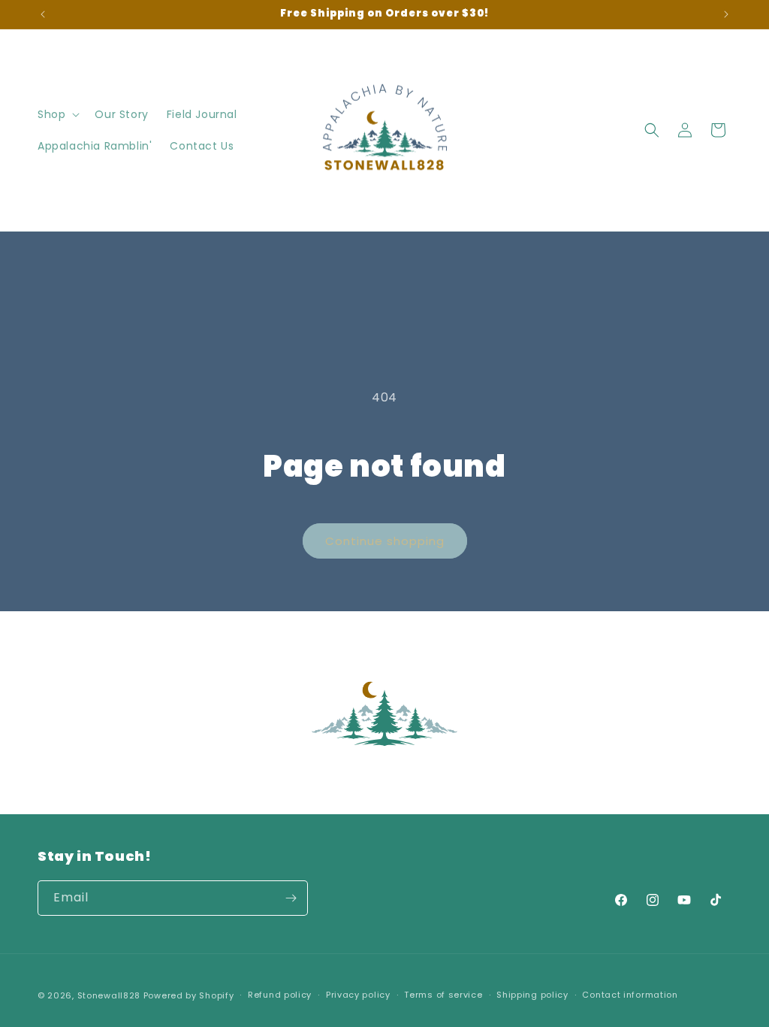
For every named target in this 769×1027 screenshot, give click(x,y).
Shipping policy (532, 995)
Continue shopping (385, 541)
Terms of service (443, 995)
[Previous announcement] (42, 14)
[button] (57, 114)
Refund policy (280, 995)
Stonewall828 (108, 995)
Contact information (629, 995)
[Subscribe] (290, 898)
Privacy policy (358, 995)
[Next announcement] (726, 14)
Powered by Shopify (188, 995)
